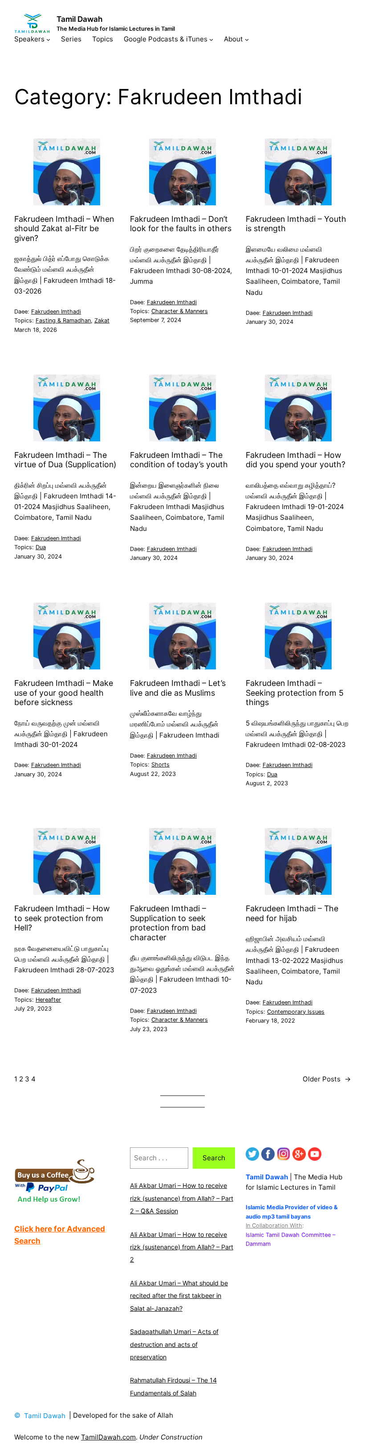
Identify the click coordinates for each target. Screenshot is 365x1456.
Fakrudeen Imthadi (56, 311)
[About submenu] (247, 39)
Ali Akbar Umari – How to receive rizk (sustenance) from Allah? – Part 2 (181, 1247)
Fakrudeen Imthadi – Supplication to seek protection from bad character (168, 923)
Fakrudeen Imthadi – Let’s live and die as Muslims (178, 687)
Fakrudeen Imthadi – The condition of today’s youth (179, 459)
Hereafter (48, 999)
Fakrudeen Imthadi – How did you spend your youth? (295, 459)
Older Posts (327, 1079)
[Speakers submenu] (48, 39)
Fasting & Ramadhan (63, 320)
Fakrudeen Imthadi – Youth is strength (296, 223)
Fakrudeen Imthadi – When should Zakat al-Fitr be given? (64, 228)
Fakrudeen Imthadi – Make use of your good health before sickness (63, 692)
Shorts (160, 764)
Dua (41, 547)
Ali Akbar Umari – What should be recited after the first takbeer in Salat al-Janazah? (179, 1295)
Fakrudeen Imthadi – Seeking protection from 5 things (295, 692)
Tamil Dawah (80, 19)
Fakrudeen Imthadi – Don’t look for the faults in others (180, 223)
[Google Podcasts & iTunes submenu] (211, 39)
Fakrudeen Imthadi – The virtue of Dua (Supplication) (65, 459)
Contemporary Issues (295, 1011)
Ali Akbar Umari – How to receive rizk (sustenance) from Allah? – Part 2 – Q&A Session (181, 1198)
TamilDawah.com (108, 1437)
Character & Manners (179, 311)
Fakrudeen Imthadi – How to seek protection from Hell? (62, 918)
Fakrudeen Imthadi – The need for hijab (292, 913)
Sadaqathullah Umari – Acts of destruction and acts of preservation (174, 1344)
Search (214, 1158)
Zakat (102, 320)
